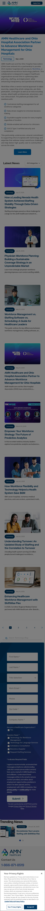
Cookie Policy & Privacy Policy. (14, 901)
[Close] (41, 873)
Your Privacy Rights (14, 907)
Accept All (30, 907)
